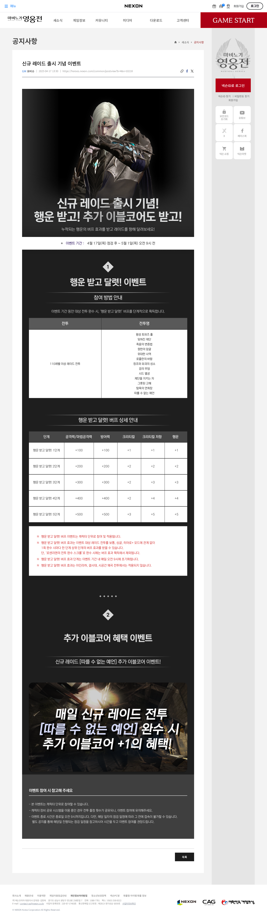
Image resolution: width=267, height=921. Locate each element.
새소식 (185, 42)
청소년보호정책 (98, 895)
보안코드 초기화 (224, 114)
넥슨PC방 (114, 895)
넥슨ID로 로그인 (233, 85)
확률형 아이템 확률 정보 (134, 895)
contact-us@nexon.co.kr (32, 903)
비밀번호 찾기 (242, 96)
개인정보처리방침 (78, 895)
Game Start (234, 20)
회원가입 (233, 100)
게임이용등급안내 (57, 895)
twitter (192, 71)
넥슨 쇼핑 (224, 150)
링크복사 (182, 71)
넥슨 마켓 (242, 150)
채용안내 (29, 895)
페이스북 (242, 132)
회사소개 (16, 895)
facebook (187, 71)
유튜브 (242, 114)
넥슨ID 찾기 (224, 96)
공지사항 (199, 42)
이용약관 (41, 895)
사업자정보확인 (129, 903)
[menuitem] (58, 20)
